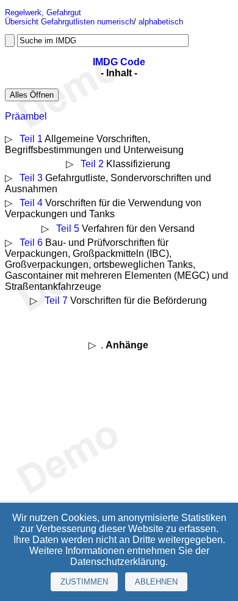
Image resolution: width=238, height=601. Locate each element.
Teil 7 (56, 300)
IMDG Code (119, 62)
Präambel (26, 116)
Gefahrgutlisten (68, 21)
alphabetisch (161, 21)
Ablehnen (156, 581)
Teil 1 (31, 139)
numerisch (115, 21)
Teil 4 (31, 203)
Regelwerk (23, 12)
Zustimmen (84, 581)
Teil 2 (92, 164)
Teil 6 (31, 242)
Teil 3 (31, 178)
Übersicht (21, 21)
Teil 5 (67, 228)
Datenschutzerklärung (117, 561)
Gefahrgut (63, 12)
